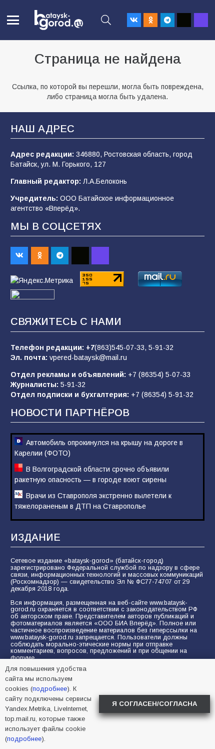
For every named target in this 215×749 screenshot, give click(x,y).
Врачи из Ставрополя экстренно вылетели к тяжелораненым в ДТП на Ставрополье (93, 501)
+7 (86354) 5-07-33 (159, 374)
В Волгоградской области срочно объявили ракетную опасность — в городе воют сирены (91, 474)
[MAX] (201, 20)
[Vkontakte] (134, 20)
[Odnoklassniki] (151, 20)
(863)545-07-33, (121, 347)
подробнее (49, 688)
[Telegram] (167, 20)
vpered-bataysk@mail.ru (88, 357)
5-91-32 (161, 347)
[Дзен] (184, 20)
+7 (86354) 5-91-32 (162, 395)
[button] (13, 20)
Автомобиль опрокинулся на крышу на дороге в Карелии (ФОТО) (98, 448)
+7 (90, 347)
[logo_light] (58, 20)
